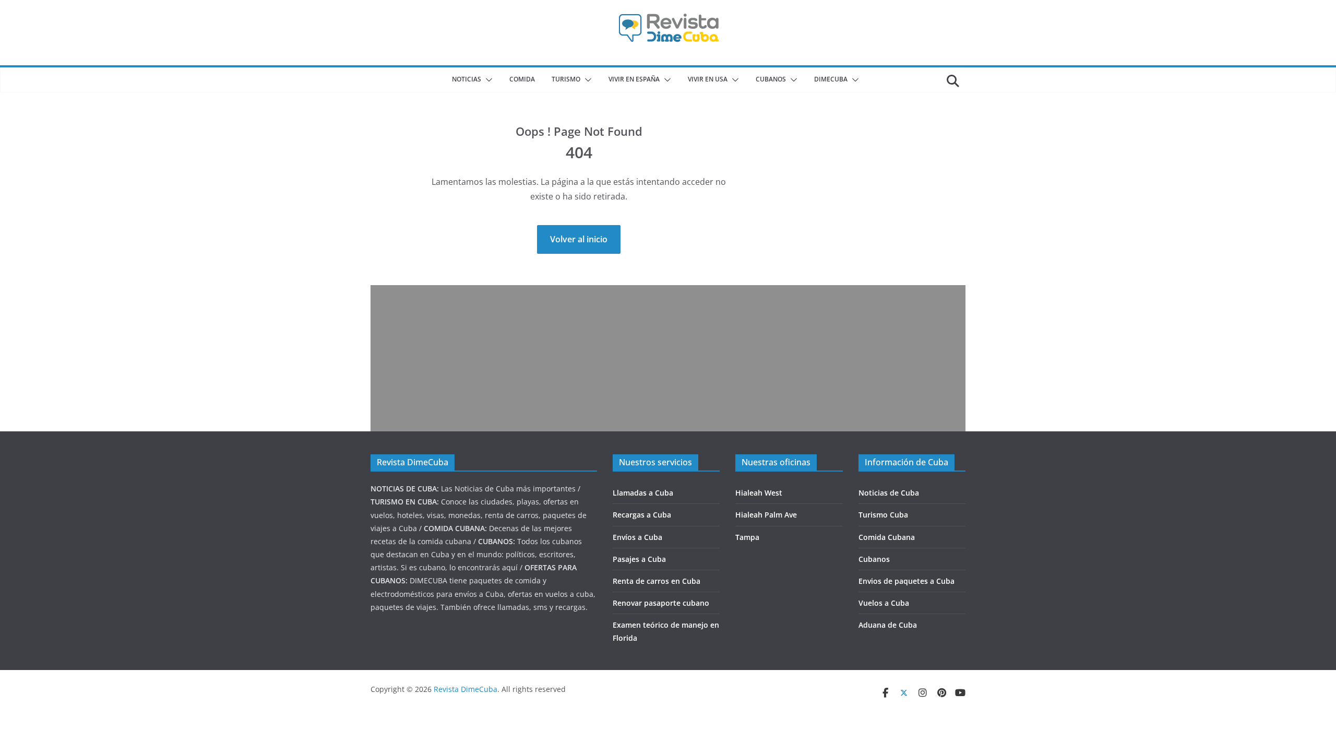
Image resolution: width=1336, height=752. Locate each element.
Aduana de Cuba (887, 625)
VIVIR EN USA (707, 79)
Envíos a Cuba (637, 537)
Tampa (747, 537)
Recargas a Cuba (642, 515)
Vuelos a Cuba (883, 603)
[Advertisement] (668, 358)
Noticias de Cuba (888, 493)
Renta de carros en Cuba (656, 581)
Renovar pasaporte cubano (661, 603)
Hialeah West (758, 493)
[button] (487, 80)
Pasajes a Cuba (639, 559)
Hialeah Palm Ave (766, 515)
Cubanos (874, 559)
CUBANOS (771, 79)
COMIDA (522, 79)
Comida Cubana (886, 537)
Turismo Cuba (883, 515)
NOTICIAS (466, 79)
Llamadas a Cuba (643, 493)
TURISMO (566, 79)
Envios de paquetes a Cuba (906, 581)
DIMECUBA (831, 79)
